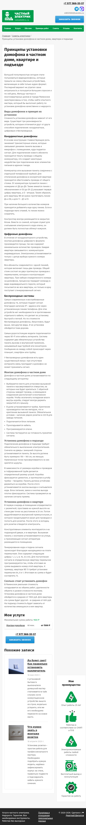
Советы (56, 28)
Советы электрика (21, 36)
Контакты (78, 28)
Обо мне (28, 28)
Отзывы (66, 28)
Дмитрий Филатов (75, 815)
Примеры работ (42, 28)
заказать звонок (69, 19)
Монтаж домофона (15, 625)
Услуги (18, 28)
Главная (7, 28)
